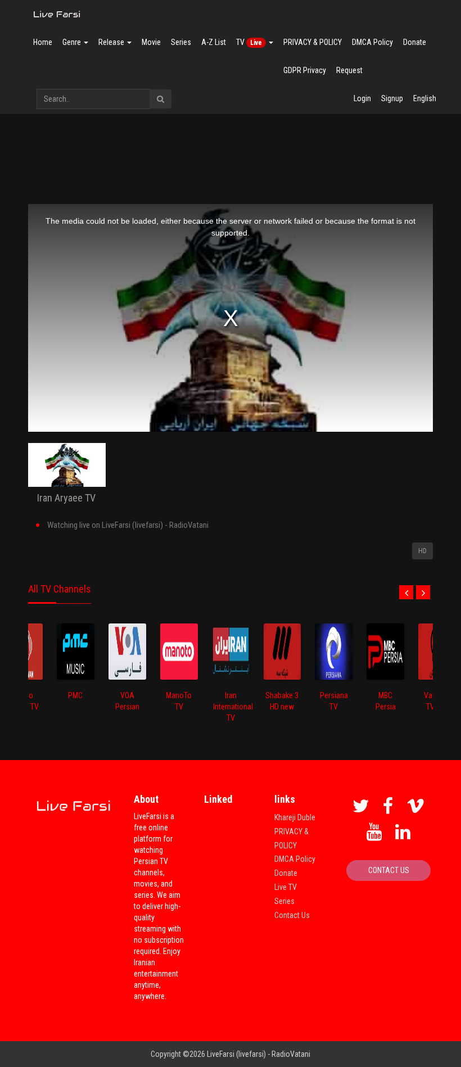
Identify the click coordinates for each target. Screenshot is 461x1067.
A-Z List (213, 42)
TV (249, 42)
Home (42, 42)
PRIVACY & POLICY (312, 42)
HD (422, 551)
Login (362, 98)
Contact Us (292, 915)
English (424, 98)
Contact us (388, 870)
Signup (392, 98)
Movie (151, 42)
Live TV (285, 887)
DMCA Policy (372, 42)
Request (349, 70)
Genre (72, 42)
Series (181, 42)
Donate (414, 42)
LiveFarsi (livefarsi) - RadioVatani (258, 1054)
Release (112, 42)
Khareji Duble (294, 817)
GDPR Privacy (304, 70)
